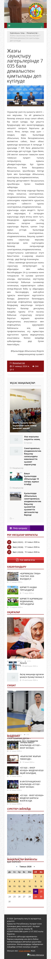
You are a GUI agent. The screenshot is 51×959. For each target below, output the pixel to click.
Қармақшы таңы (36, 12)
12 (19, 886)
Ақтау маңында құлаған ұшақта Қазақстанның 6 (32, 675)
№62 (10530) (18, 547)
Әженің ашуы (14, 665)
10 (9, 886)
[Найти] (42, 27)
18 (14, 891)
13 (24, 886)
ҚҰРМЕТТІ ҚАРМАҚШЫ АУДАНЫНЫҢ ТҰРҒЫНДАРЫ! (31, 601)
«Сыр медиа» (24, 950)
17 (9, 891)
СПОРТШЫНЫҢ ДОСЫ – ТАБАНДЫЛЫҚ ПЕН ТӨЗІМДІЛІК (22, 739)
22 (35, 891)
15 (35, 886)
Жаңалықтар (18, 363)
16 (41, 886)
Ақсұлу (23, 663)
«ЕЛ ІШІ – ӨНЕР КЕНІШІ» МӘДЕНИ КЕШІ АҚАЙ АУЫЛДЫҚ (31, 770)
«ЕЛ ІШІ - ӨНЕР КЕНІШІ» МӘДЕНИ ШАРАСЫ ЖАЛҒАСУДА (32, 798)
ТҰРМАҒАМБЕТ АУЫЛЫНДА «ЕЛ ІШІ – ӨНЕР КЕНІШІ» (30, 745)
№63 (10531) (18, 542)
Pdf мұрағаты (27, 560)
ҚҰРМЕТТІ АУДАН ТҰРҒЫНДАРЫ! (28, 588)
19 (19, 891)
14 (29, 886)
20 (24, 891)
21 (29, 891)
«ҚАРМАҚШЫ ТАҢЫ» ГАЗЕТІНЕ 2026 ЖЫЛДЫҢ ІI (30, 576)
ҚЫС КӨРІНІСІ (14, 861)
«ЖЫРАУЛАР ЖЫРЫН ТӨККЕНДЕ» (30, 757)
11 (14, 886)
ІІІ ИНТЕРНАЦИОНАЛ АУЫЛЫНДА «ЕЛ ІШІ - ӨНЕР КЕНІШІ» (30, 784)
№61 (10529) (18, 552)
